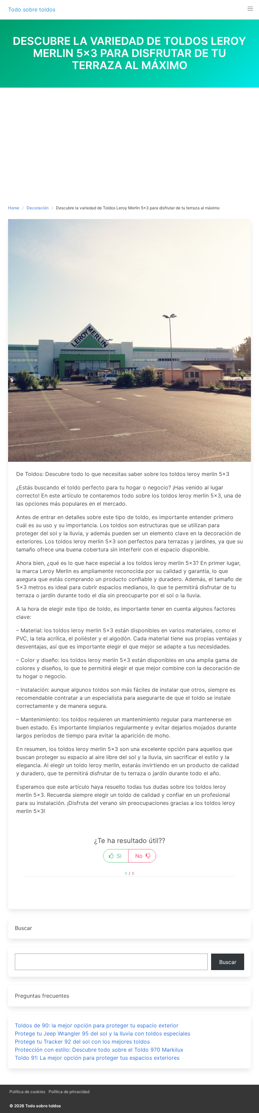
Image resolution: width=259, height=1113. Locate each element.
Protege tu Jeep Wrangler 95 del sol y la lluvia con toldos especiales (102, 1033)
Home (13, 207)
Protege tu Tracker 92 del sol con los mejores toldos (82, 1041)
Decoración (38, 207)
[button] (250, 9)
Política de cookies (27, 1091)
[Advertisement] (129, 138)
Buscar (227, 962)
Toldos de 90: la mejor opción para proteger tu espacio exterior (96, 1025)
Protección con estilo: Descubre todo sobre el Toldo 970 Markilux (99, 1049)
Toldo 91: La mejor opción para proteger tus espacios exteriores (97, 1057)
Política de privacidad (69, 1091)
